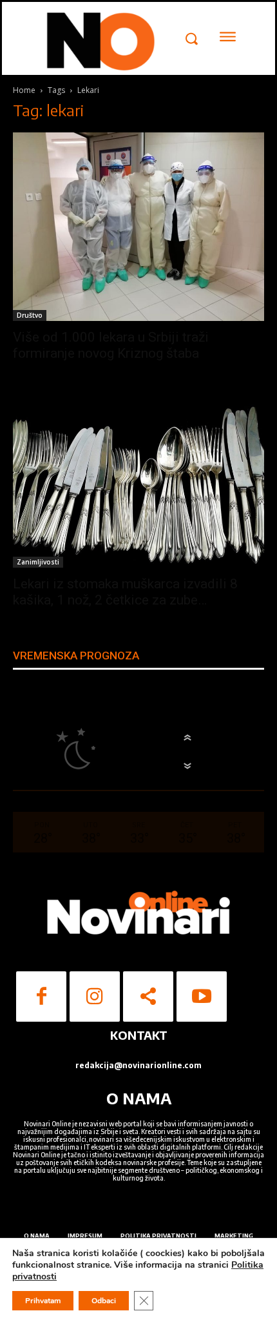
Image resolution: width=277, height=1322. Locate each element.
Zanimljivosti (38, 561)
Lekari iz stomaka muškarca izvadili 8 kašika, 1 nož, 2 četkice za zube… (125, 592)
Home (24, 90)
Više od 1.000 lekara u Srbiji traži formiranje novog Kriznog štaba (111, 345)
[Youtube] (202, 996)
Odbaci (103, 1301)
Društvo (30, 315)
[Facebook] (41, 996)
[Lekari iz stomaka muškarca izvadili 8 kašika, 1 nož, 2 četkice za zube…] (138, 486)
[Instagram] (95, 996)
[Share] (148, 996)
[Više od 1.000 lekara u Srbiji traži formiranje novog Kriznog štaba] (138, 227)
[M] (98, 40)
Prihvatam (43, 1301)
